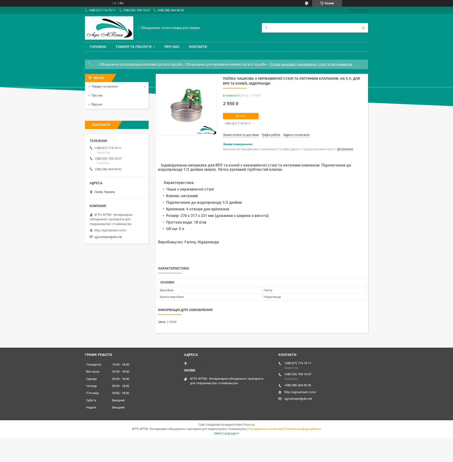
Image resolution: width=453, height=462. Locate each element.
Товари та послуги (133, 47)
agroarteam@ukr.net (108, 237)
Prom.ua (249, 424)
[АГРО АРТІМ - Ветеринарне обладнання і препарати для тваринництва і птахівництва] (109, 28)
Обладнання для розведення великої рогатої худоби (141, 64)
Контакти (198, 47)
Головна (98, 47)
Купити (241, 116)
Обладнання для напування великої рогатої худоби (225, 64)
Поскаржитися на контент (265, 429)
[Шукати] (363, 28)
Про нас (172, 47)
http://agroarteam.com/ (110, 230)
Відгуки (97, 104)
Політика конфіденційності (303, 429)
